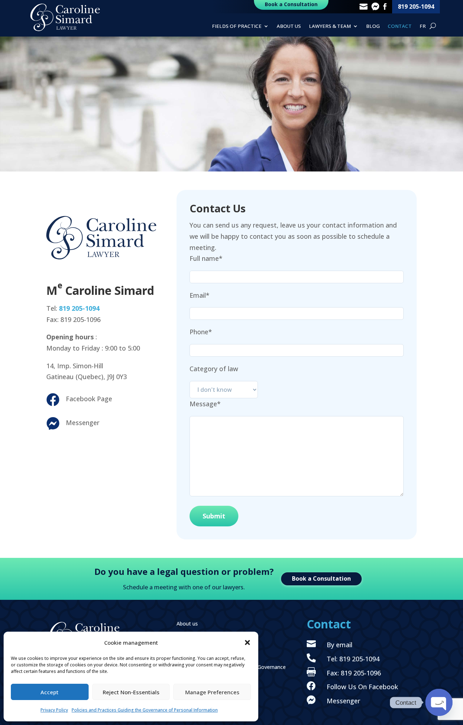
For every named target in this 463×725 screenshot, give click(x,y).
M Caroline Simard (100, 290)
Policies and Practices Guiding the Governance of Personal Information (145, 710)
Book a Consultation (321, 578)
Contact (400, 26)
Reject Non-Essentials (131, 692)
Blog (373, 26)
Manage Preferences (212, 692)
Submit (214, 516)
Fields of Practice (237, 26)
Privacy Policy (54, 710)
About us (289, 26)
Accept (50, 692)
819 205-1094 (416, 6)
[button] (247, 642)
